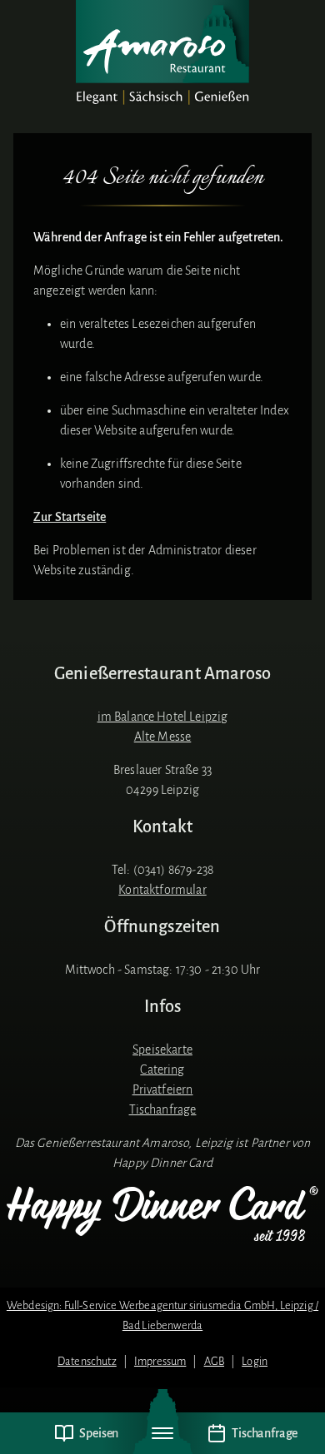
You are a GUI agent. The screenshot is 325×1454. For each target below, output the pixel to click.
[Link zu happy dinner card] (162, 1214)
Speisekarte (162, 1049)
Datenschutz (87, 1361)
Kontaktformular (162, 889)
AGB (214, 1361)
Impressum (160, 1361)
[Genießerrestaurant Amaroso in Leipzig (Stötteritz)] (162, 53)
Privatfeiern (162, 1089)
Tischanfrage (163, 1109)
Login (255, 1361)
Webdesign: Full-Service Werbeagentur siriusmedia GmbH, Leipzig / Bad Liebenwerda (162, 1315)
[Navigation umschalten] (162, 1433)
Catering (162, 1069)
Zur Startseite (69, 517)
